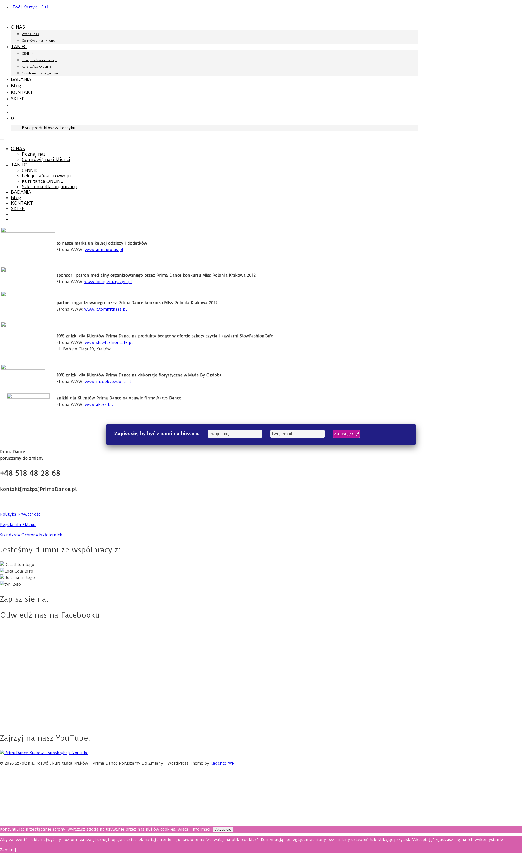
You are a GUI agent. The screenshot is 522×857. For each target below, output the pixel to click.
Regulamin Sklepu (18, 524)
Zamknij (8, 849)
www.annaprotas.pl (104, 249)
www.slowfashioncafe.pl (109, 342)
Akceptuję (223, 829)
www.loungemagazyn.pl (108, 281)
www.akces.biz (99, 404)
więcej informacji (195, 829)
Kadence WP (222, 763)
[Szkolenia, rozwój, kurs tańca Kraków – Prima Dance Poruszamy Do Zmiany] (52, 17)
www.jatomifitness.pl (105, 309)
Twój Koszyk (30, 7)
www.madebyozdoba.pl (108, 381)
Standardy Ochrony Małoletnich (31, 535)
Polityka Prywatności (21, 514)
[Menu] (2, 139)
